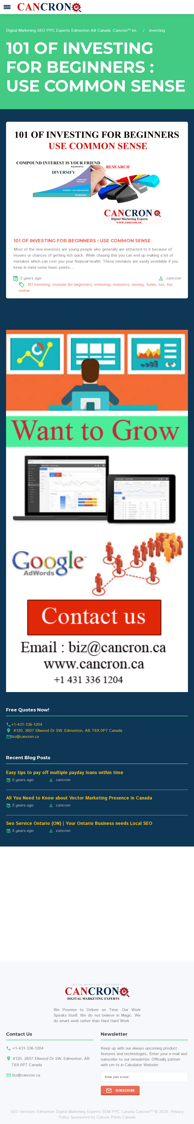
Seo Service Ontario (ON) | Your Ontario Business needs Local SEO (79, 823)
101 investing (38, 285)
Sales (151, 285)
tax (161, 285)
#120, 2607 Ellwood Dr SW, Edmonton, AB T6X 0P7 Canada (67, 731)
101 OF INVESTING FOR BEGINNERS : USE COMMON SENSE (82, 241)
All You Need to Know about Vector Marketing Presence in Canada (79, 798)
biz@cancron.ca (25, 737)
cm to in (116, 1065)
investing (102, 285)
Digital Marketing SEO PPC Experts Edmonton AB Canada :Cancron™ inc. (72, 30)
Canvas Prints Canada (115, 1117)
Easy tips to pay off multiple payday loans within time (64, 773)
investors (121, 285)
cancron (173, 278)
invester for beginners (72, 285)
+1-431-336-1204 (26, 725)
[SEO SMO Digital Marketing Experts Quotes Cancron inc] (97, 511)
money (138, 285)
